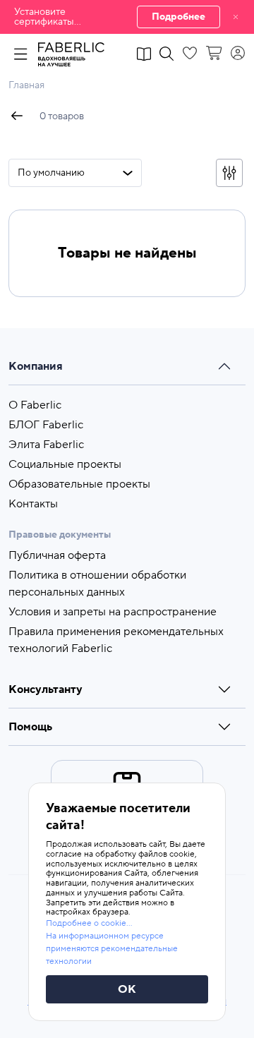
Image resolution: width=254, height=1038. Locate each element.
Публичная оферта (57, 555)
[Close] (235, 16)
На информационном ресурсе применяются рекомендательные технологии (112, 949)
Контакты (33, 504)
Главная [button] (26, 85)
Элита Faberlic (46, 444)
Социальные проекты (64, 464)
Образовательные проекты (79, 484)
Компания (35, 366)
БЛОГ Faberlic (45, 425)
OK (127, 989)
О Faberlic (34, 405)
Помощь (30, 727)
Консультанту (45, 689)
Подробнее (178, 17)
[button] (127, 17)
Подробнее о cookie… (89, 923)
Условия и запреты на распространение (112, 612)
